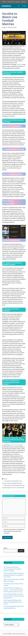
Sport (5, 479)
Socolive (19, 64)
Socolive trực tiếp (15, 445)
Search (5, 548)
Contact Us (23, 1)
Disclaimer (17, 1)
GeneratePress (21, 633)
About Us (4, 1)
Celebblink (6, 6)
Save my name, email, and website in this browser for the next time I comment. (14, 531)
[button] (19, 6)
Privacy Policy (11, 1)
